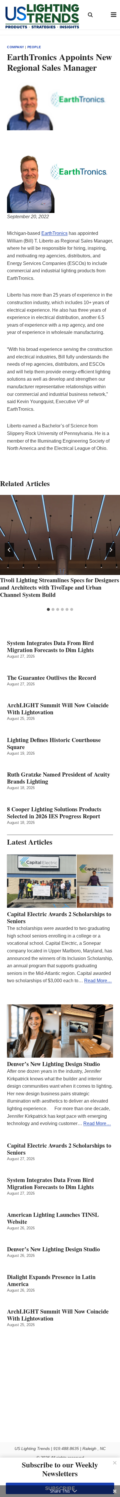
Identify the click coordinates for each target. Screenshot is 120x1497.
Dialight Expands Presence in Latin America (51, 1281)
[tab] (48, 609)
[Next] (110, 550)
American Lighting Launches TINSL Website (53, 1218)
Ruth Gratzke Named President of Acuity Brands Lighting (58, 778)
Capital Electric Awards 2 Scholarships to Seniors (59, 918)
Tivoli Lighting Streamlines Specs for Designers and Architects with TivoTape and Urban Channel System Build (59, 587)
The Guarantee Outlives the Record (51, 677)
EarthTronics (54, 233)
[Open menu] (114, 15)
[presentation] (60, 535)
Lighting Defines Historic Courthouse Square (54, 744)
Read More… (98, 980)
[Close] (115, 1463)
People (34, 47)
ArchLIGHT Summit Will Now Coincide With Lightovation (58, 709)
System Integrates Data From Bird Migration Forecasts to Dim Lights (50, 647)
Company (15, 47)
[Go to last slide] (9, 550)
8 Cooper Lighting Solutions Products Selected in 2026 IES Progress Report (54, 813)
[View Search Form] (90, 14)
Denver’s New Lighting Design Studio (53, 1064)
